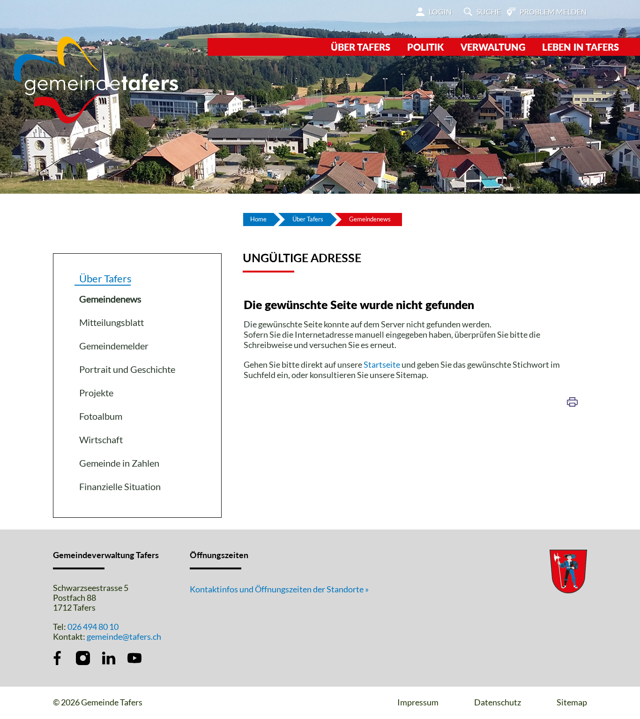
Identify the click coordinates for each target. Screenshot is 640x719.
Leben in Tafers (580, 47)
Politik (425, 47)
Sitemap (572, 702)
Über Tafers (360, 47)
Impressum (418, 702)
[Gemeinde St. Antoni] (96, 79)
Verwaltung (493, 47)
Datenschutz (497, 702)
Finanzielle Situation (120, 486)
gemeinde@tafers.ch (124, 636)
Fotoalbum (100, 416)
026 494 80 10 (93, 626)
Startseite (382, 364)
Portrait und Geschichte (127, 369)
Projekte (96, 392)
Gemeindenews (136, 298)
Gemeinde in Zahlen (119, 463)
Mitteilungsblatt (111, 322)
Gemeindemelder (114, 345)
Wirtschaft (101, 439)
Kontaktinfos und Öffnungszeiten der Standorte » (279, 589)
